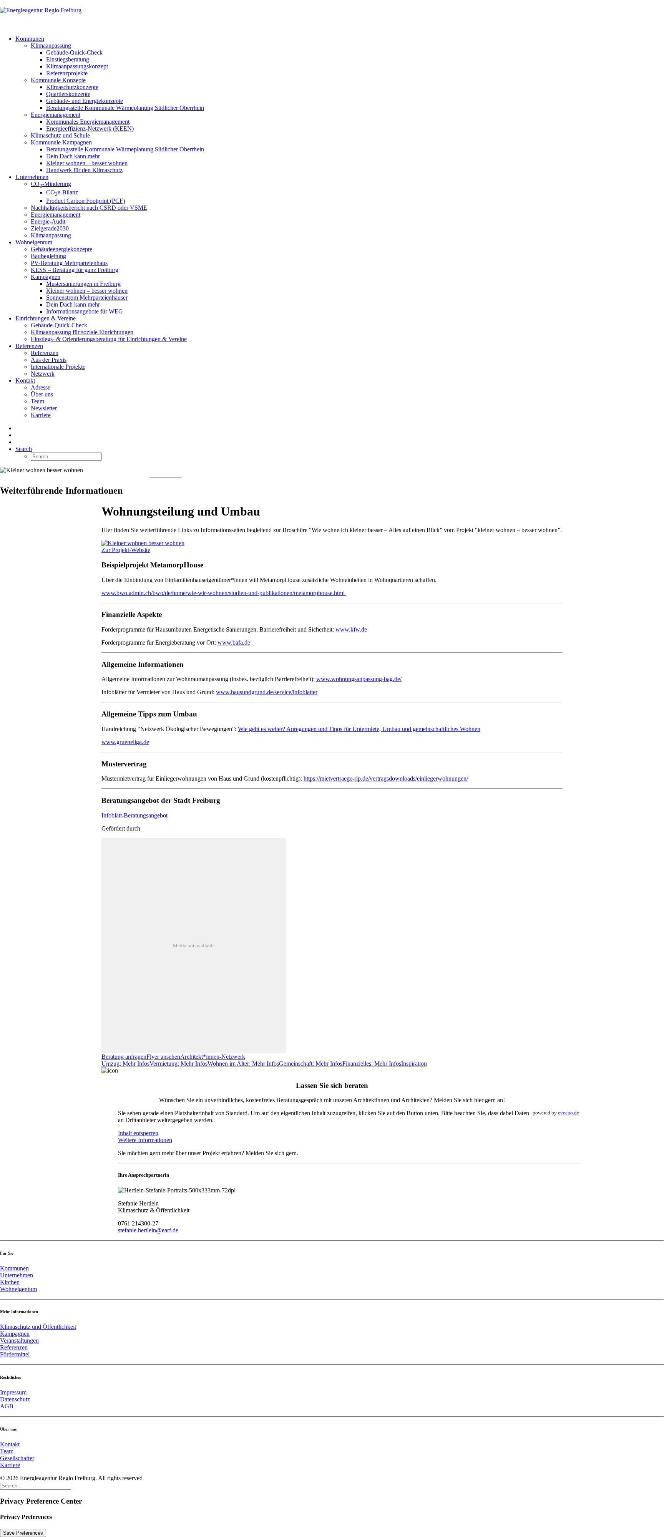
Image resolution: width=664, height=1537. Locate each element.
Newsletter (44, 408)
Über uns (42, 394)
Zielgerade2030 (50, 228)
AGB (6, 1406)
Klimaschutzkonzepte (72, 87)
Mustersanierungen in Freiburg (83, 283)
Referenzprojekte (67, 73)
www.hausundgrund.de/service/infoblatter (266, 692)
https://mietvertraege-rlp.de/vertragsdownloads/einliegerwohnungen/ (386, 778)
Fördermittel (15, 1354)
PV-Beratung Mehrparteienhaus (69, 263)
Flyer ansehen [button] (163, 1056)
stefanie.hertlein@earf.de (148, 1230)
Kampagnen (45, 277)
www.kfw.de (351, 629)
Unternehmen (31, 177)
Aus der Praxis (48, 359)
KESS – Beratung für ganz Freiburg (74, 270)
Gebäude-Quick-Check (74, 52)
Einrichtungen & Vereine (45, 318)
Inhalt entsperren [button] (138, 1133)
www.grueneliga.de (125, 742)
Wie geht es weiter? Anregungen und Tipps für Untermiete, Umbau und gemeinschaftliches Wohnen (359, 729)
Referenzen (29, 346)
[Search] (35, 1485)
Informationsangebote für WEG (84, 311)
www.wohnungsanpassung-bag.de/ (359, 679)
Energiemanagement (55, 114)
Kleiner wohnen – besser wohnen (87, 163)
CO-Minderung (51, 184)
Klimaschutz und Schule (60, 135)
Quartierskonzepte (68, 94)
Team (37, 401)
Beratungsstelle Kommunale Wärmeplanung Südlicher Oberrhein (125, 107)
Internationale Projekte (58, 366)
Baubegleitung (48, 256)
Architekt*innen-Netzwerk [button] (212, 1056)
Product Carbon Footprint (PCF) (85, 200)
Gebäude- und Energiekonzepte (84, 101)
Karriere (41, 415)
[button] (23, 449)
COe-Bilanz (62, 192)
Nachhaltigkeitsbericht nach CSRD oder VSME (89, 207)
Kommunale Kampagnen (61, 142)
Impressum (13, 1392)
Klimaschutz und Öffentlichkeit (38, 1326)
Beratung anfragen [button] (123, 1056)
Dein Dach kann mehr (73, 156)
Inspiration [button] (414, 1063)
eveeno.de (568, 1113)
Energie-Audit (48, 221)
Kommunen (29, 38)
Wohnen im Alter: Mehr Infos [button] (243, 1063)
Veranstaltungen (19, 1340)
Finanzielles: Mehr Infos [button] (371, 1063)
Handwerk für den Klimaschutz (84, 170)
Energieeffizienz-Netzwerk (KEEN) (90, 128)
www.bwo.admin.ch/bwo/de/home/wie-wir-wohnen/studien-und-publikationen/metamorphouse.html (223, 593)
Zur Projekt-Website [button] (125, 550)
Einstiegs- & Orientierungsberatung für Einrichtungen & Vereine (109, 339)
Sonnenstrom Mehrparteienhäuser (87, 297)
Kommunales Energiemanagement (87, 121)
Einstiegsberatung (67, 59)
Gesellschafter (17, 1458)
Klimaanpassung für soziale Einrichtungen (82, 332)
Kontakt (25, 380)
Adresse (40, 387)
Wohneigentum (33, 242)
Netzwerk (43, 373)
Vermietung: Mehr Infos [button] (178, 1063)
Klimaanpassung (51, 45)
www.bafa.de (233, 642)
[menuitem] (339, 104)
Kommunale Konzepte (58, 80)
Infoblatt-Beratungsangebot (134, 815)
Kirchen (10, 1282)
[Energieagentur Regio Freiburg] (332, 14)
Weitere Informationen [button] (145, 1140)
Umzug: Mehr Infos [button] (125, 1063)
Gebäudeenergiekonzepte (61, 249)
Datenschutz (15, 1399)
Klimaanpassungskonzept (77, 66)
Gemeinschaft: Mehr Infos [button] (310, 1063)
